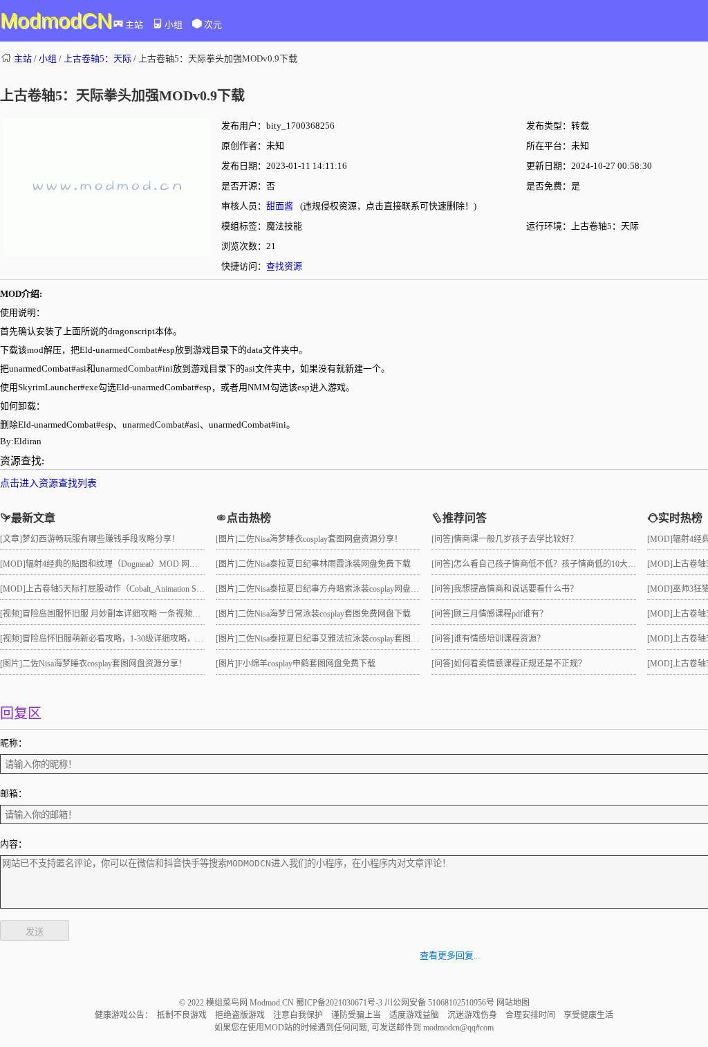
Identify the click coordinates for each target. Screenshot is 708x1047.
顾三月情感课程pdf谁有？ (501, 614)
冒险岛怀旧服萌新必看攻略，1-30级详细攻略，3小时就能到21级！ (144, 639)
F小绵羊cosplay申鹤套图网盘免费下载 (306, 663)
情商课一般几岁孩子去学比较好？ (516, 539)
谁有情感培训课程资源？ (499, 639)
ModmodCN (56, 20)
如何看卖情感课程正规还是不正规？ (520, 663)
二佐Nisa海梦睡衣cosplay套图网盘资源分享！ (104, 663)
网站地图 (513, 1003)
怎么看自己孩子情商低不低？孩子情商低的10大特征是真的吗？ (570, 564)
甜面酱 (279, 206)
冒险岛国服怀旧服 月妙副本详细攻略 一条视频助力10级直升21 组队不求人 (158, 614)
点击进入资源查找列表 (48, 483)
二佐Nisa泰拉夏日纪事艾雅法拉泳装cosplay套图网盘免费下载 (349, 639)
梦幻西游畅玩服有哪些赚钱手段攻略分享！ (101, 539)
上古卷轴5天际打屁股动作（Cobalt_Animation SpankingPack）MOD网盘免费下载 (171, 589)
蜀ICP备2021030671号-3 (340, 1003)
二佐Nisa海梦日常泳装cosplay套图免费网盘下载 (324, 614)
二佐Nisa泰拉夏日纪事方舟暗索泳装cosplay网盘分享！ (337, 589)
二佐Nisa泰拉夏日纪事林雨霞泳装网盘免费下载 (324, 564)
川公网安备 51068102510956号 (440, 1003)
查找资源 (284, 266)
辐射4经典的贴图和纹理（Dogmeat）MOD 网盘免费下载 (128, 564)
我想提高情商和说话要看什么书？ (516, 589)
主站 (134, 24)
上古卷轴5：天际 (97, 58)
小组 (174, 24)
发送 (35, 932)
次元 (213, 24)
